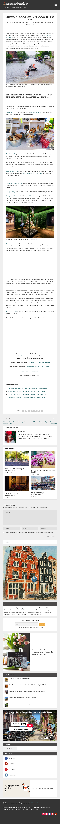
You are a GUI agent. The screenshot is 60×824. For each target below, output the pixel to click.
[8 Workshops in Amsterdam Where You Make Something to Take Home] (6, 686)
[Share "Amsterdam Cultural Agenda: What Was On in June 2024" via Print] (41, 410)
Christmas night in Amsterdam (13, 494)
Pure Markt (9, 112)
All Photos (34, 22)
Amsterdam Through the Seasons (39, 362)
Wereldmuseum (34, 196)
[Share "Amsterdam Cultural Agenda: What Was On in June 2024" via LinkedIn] (32, 410)
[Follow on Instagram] (43, 814)
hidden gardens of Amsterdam (32, 173)
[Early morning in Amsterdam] (43, 483)
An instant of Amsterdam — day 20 (43, 471)
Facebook (21, 356)
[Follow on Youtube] (56, 814)
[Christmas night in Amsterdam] (17, 483)
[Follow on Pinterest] (52, 814)
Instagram (12, 356)
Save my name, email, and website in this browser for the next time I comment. (29, 532)
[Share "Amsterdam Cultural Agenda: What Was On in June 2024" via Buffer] (35, 410)
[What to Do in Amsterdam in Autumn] (6, 680)
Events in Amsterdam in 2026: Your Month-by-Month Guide (27, 388)
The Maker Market (12, 244)
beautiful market (35, 112)
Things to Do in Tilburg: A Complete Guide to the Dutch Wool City (27, 691)
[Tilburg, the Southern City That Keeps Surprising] (6, 699)
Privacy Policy (35, 803)
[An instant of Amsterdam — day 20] (43, 459)
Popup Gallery (10, 192)
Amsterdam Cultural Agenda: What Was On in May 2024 (26, 391)
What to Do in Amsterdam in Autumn (19, 678)
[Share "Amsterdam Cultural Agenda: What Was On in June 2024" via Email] (38, 410)
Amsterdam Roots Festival (14, 183)
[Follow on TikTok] (46, 814)
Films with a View (11, 311)
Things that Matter (12, 196)
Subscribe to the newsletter (29, 371)
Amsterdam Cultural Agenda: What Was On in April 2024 (26, 398)
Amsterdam (41, 22)
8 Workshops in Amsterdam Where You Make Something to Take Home (28, 685)
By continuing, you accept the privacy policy (31, 627)
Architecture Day (11, 154)
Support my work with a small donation (38, 367)
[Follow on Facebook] (49, 814)
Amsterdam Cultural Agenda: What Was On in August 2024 (27, 394)
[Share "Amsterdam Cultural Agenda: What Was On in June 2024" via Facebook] (23, 410)
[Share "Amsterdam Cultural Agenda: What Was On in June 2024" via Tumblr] (26, 410)
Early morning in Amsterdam (38, 493)
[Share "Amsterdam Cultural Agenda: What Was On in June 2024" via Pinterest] (29, 410)
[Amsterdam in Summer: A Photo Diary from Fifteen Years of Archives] (6, 705)
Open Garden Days (12, 171)
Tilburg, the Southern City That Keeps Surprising (22, 697)
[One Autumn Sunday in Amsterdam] (17, 458)
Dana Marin (17, 22)
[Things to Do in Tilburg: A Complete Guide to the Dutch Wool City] (6, 692)
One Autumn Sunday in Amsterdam (14, 469)
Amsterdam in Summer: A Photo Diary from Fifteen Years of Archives (28, 704)
